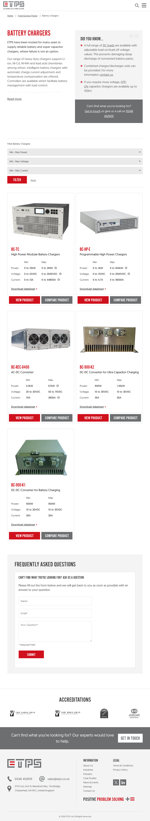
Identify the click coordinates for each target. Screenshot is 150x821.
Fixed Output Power (28, 15)
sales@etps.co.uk (59, 779)
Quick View (21, 198)
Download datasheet (23, 289)
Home (10, 15)
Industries (88, 769)
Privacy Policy (120, 769)
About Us (88, 765)
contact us (106, 74)
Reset (33, 180)
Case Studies (89, 778)
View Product (24, 300)
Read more (14, 99)
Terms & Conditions (123, 765)
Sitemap (87, 786)
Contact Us (89, 790)
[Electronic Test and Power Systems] (13, 5)
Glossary (87, 773)
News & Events (90, 782)
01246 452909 (23, 779)
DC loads (108, 45)
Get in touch (93, 111)
